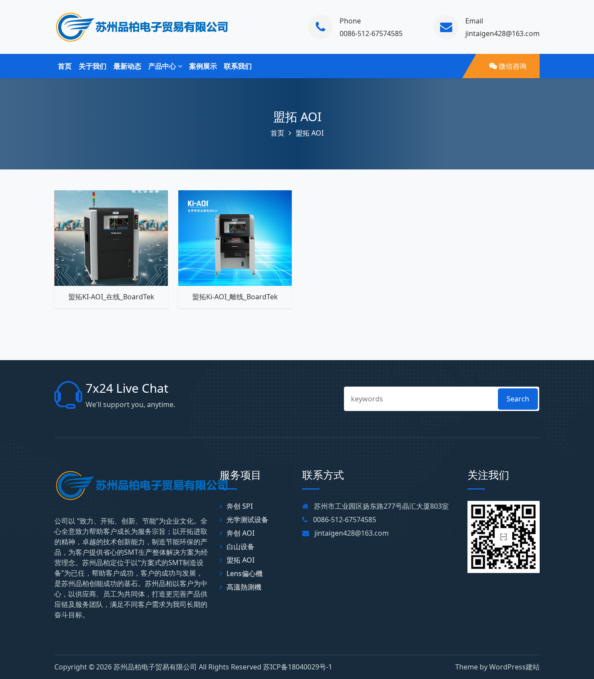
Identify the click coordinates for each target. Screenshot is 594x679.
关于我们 (93, 66)
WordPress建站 (514, 667)
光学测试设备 (247, 519)
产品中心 (162, 66)
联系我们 (238, 66)
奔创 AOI (240, 533)
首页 (65, 66)
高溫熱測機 (244, 587)
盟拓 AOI (297, 116)
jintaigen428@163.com (502, 33)
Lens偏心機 (245, 573)
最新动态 (127, 66)
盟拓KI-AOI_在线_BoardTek (111, 296)
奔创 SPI (240, 506)
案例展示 (203, 66)
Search (518, 399)
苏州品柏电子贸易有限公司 (155, 667)
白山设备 (240, 546)
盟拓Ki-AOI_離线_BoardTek (235, 296)
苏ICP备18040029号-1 (297, 667)
